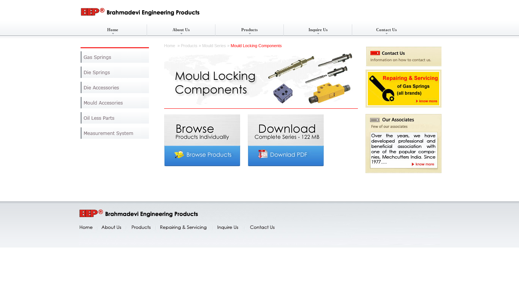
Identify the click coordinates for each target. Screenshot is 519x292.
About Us (181, 30)
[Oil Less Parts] (115, 118)
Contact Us (386, 30)
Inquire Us (318, 30)
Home (112, 30)
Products (249, 30)
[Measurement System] (115, 133)
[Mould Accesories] (115, 102)
